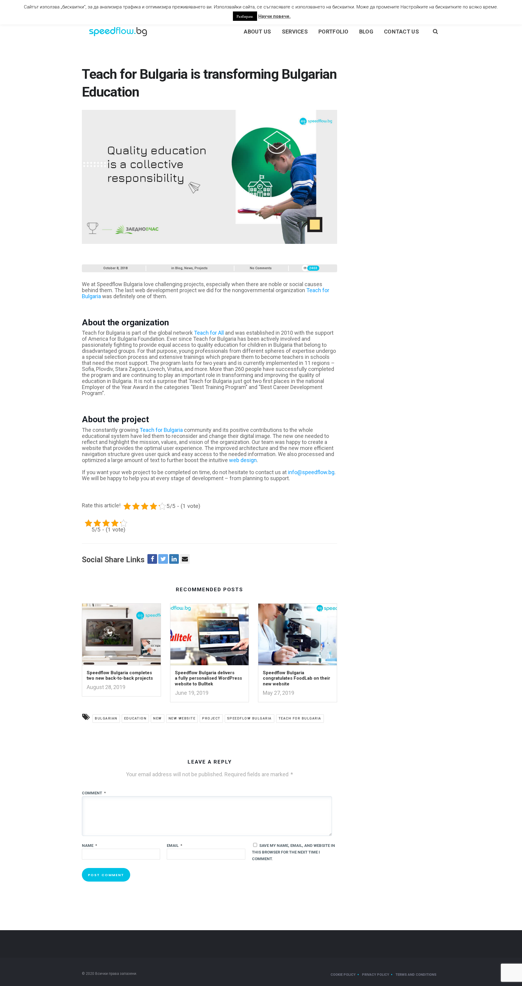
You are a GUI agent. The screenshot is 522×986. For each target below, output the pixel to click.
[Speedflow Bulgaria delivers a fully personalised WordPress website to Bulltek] (209, 636)
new (157, 718)
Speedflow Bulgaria (249, 718)
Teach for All (209, 333)
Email (174, 845)
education (135, 718)
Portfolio (333, 31)
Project (211, 718)
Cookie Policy (343, 975)
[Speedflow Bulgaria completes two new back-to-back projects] (121, 636)
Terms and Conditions (416, 975)
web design (243, 460)
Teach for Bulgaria (161, 430)
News (188, 268)
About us (257, 31)
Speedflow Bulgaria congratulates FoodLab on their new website (296, 678)
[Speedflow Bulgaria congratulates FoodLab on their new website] (297, 636)
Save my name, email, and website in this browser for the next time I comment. (293, 852)
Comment (94, 793)
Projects (201, 268)
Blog (366, 31)
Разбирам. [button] (245, 16)
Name (89, 845)
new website (182, 718)
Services (295, 31)
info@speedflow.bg (311, 472)
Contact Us (401, 31)
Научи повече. (274, 16)
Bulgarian (106, 718)
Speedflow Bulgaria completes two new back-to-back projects (120, 675)
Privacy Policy (375, 975)
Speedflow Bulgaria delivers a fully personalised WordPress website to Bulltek (208, 678)
